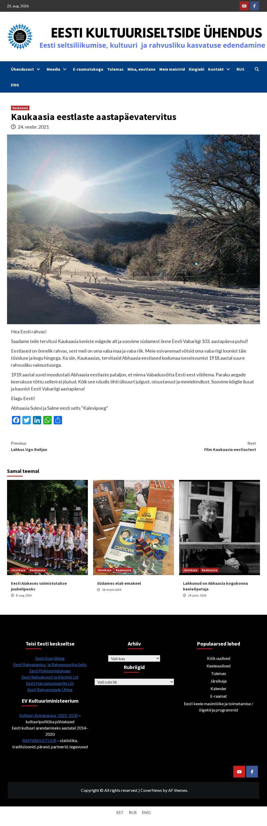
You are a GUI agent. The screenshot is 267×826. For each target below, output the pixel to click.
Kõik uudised (218, 658)
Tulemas (115, 69)
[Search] (256, 69)
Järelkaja (18, 570)
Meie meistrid (172, 69)
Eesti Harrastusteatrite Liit (50, 683)
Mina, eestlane (141, 69)
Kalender (218, 688)
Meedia (53, 69)
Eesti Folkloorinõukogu (50, 670)
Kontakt (216, 69)
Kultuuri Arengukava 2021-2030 (48, 715)
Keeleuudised (218, 665)
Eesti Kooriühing (50, 658)
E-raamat (218, 696)
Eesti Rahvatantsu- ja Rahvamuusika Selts (50, 664)
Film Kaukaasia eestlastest (230, 446)
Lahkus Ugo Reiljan (29, 446)
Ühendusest (22, 69)
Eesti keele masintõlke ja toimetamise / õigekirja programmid (218, 706)
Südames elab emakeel (119, 583)
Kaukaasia (20, 108)
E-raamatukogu (88, 69)
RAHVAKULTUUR (39, 740)
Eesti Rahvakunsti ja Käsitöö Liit (50, 676)
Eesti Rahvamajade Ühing (49, 689)
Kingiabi (196, 69)
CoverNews (151, 790)
